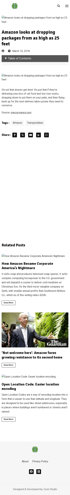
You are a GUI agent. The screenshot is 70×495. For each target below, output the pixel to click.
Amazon (17, 123)
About (25, 461)
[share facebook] (14, 135)
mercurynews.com (21, 113)
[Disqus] (35, 189)
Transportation (35, 123)
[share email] (30, 135)
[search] (60, 6)
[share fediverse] (38, 135)
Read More (8, 302)
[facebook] (31, 471)
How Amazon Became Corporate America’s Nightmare (27, 265)
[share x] (22, 135)
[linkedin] (38, 471)
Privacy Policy (40, 461)
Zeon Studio (50, 489)
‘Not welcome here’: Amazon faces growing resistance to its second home (32, 355)
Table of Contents (19, 58)
